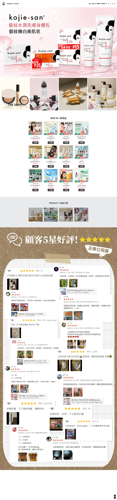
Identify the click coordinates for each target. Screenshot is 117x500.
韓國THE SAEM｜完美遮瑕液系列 (66, 217)
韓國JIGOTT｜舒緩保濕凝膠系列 (81, 217)
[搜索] (106, 3)
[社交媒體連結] (108, 3)
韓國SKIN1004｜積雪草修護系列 (35, 217)
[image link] (3, 3)
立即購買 (35, 142)
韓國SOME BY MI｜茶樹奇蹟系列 (50, 217)
